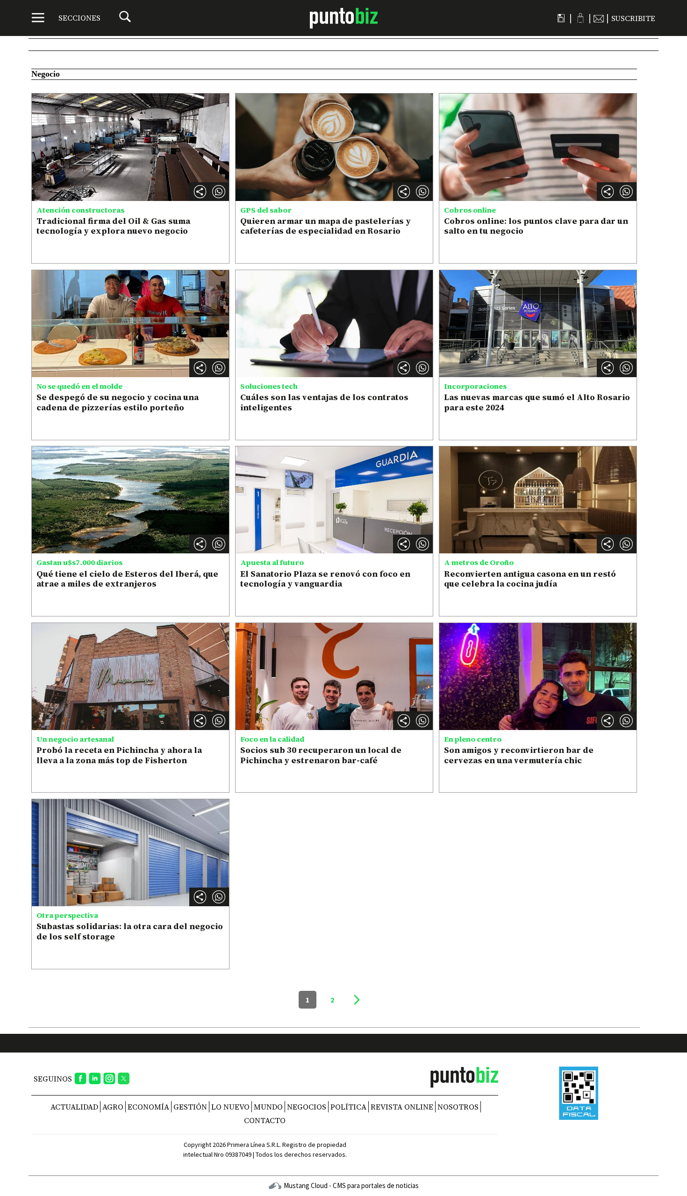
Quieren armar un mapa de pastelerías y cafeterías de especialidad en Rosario (325, 226)
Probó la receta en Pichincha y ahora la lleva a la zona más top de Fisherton (119, 755)
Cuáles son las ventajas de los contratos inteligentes (324, 402)
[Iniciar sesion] (580, 18)
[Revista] (561, 18)
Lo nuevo (230, 1107)
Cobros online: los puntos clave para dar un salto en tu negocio (536, 226)
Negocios (306, 1107)
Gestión (190, 1107)
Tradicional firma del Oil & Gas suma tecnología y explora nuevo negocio (113, 226)
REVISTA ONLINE (402, 1107)
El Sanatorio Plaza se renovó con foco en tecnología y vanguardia (325, 579)
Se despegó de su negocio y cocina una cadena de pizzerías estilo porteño (117, 402)
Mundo (268, 1107)
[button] (218, 191)
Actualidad (74, 1107)
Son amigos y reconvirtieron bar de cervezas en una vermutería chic (519, 755)
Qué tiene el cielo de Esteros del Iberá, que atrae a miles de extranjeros (127, 579)
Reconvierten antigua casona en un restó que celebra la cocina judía (530, 579)
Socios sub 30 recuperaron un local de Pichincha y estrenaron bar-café (320, 755)
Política (348, 1107)
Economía (148, 1107)
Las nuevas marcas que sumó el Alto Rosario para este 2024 (537, 402)
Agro (112, 1107)
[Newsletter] (599, 18)
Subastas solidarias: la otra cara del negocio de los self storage (129, 931)
